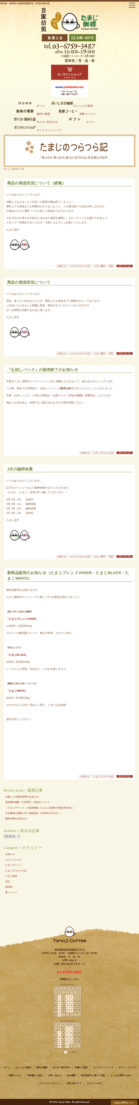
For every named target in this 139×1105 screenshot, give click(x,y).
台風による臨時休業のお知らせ (22, 797)
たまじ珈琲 (99, 266)
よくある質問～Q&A (121, 1075)
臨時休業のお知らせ (16, 818)
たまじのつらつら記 (80, 266)
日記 (111, 266)
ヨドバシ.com (94, 1083)
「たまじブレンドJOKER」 (22, 618)
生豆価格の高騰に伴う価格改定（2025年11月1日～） (34, 813)
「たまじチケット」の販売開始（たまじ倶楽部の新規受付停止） (40, 808)
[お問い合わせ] (82, 37)
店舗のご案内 (81, 1067)
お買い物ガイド (74, 1083)
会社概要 (71, 1075)
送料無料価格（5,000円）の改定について (27, 802)
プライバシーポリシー (50, 1083)
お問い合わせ (55, 1075)
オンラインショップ (103, 1067)
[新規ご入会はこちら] (55, 37)
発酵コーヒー (15, 1075)
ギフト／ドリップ (127, 1067)
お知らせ (61, 266)
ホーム (7, 169)
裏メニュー (11, 892)
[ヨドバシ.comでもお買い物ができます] (69, 89)
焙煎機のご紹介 (35, 1075)
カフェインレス (13, 859)
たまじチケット (13, 865)
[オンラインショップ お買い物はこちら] (69, 72)
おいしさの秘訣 (23, 1067)
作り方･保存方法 (61, 1067)
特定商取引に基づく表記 (93, 1075)
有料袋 (8, 887)
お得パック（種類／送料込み (74, 395)
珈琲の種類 (41, 1067)
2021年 (15, 169)
